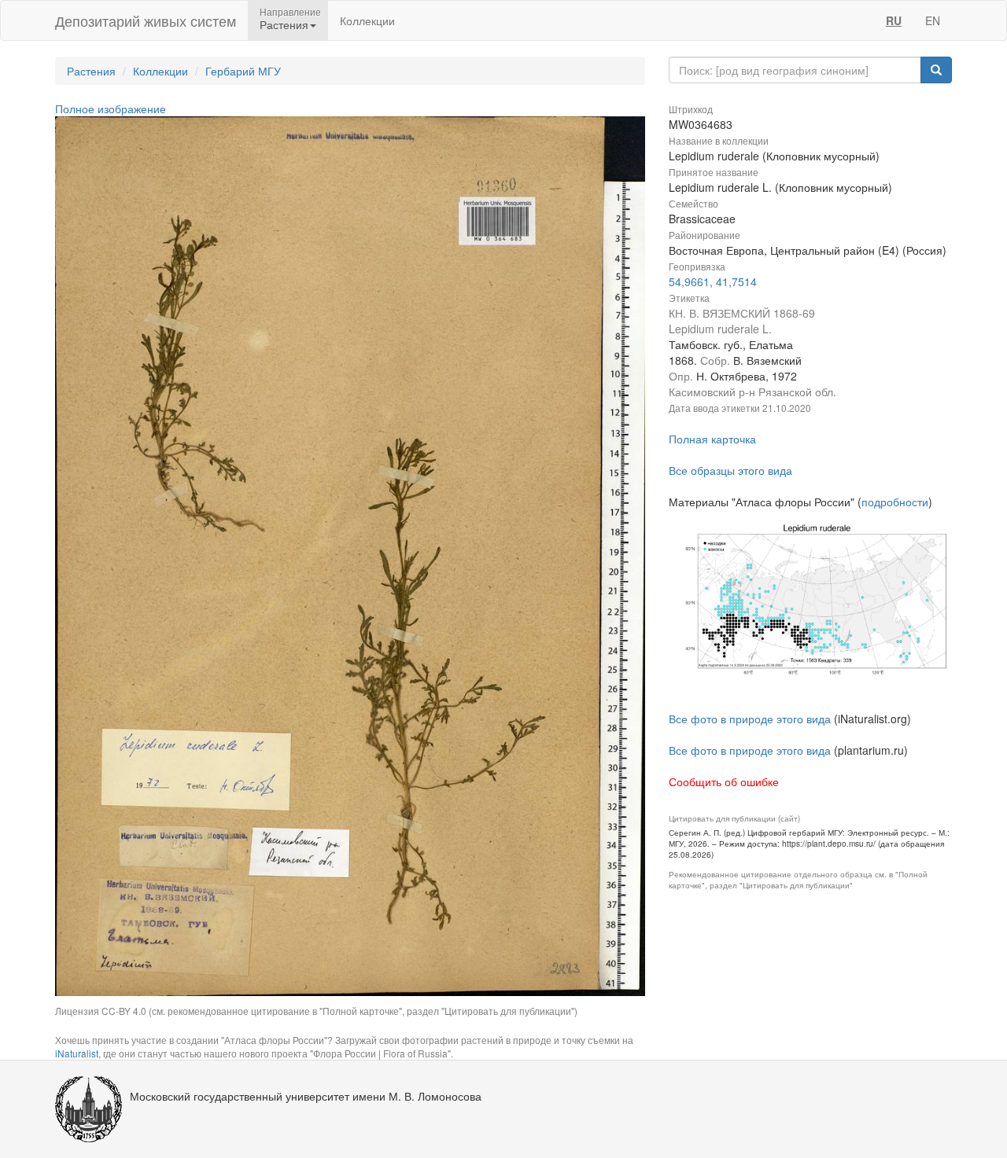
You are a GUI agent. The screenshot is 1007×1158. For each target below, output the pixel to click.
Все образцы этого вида (730, 470)
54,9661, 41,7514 (713, 281)
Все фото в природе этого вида (750, 718)
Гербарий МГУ (243, 71)
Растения (91, 71)
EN (932, 20)
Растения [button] (284, 24)
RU (894, 20)
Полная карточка (712, 439)
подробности (894, 501)
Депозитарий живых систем (145, 20)
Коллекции (367, 20)
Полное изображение (110, 108)
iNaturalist (76, 1053)
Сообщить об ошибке (724, 781)
